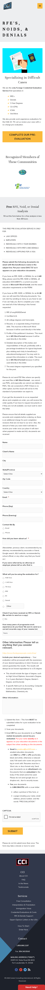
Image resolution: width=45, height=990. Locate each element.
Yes (6, 619)
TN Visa (8, 587)
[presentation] (21, 817)
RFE (6, 591)
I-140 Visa (8, 582)
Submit (13, 831)
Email (7, 528)
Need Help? (32, 987)
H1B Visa (8, 578)
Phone (7, 533)
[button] (22, 136)
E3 (6, 596)
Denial (7, 600)
